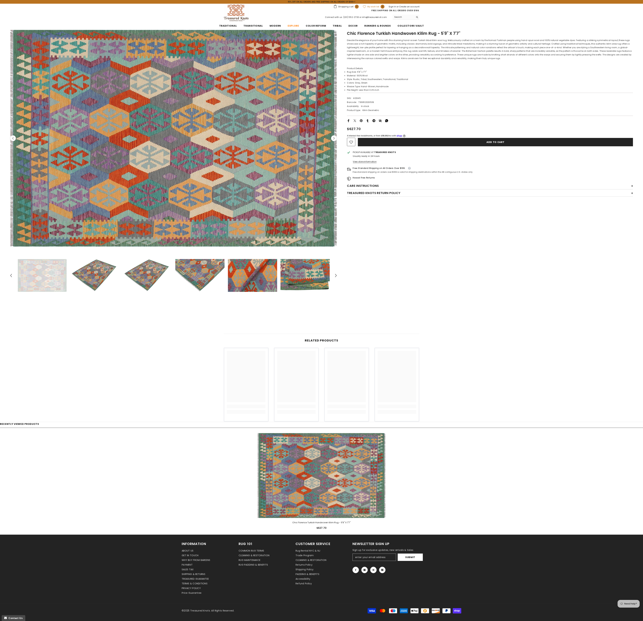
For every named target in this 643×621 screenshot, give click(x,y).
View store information (364, 161)
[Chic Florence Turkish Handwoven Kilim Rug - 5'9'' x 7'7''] (321, 475)
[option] (173, 138)
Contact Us (15, 618)
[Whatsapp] (386, 120)
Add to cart (495, 142)
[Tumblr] (367, 120)
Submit (410, 557)
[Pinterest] (361, 120)
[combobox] (403, 17)
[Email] (380, 120)
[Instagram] (364, 570)
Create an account (409, 6)
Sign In (393, 6)
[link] (351, 142)
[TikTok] (382, 570)
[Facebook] (348, 120)
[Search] (406, 17)
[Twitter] (354, 120)
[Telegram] (373, 120)
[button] (13, 138)
